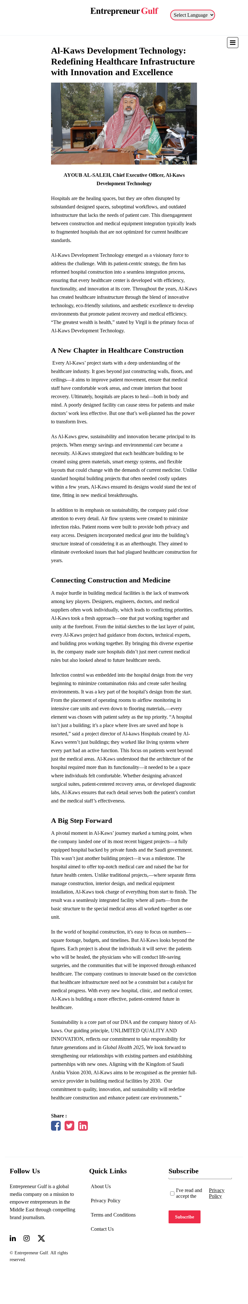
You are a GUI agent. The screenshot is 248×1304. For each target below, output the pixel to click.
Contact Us (102, 1229)
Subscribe (184, 1217)
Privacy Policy (105, 1200)
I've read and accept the (200, 1193)
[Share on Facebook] (56, 1128)
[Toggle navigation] (232, 42)
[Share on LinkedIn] (83, 1128)
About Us (101, 1186)
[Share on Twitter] (69, 1128)
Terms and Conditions (113, 1215)
